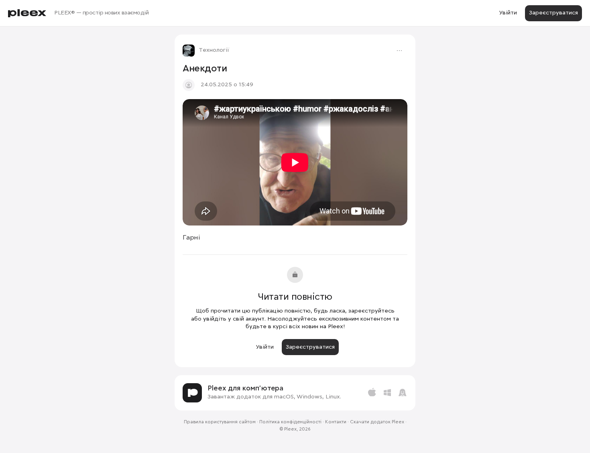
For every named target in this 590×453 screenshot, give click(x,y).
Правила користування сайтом (220, 422)
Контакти (335, 422)
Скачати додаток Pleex (377, 422)
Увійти (508, 13)
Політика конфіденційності (290, 422)
